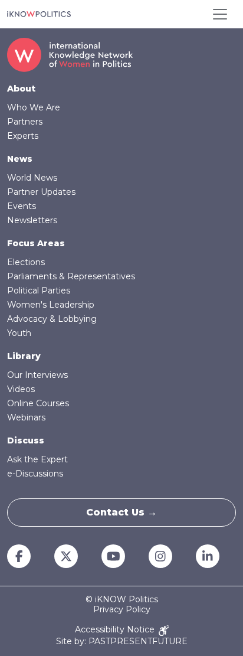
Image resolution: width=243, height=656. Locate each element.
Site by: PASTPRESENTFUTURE (122, 642)
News (19, 159)
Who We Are (33, 107)
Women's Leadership (50, 304)
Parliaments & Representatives (71, 276)
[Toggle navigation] (220, 14)
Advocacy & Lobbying (52, 319)
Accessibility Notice (116, 630)
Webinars (26, 417)
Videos (21, 389)
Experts (22, 135)
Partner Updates (41, 192)
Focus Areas (36, 243)
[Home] (39, 14)
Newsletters (32, 220)
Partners (24, 121)
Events (21, 206)
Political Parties (38, 290)
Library (24, 356)
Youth (19, 333)
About (21, 88)
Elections (26, 262)
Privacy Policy (121, 610)
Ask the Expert (37, 459)
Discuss (25, 440)
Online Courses (38, 403)
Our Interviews (37, 375)
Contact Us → (121, 512)
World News (32, 177)
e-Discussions (35, 473)
